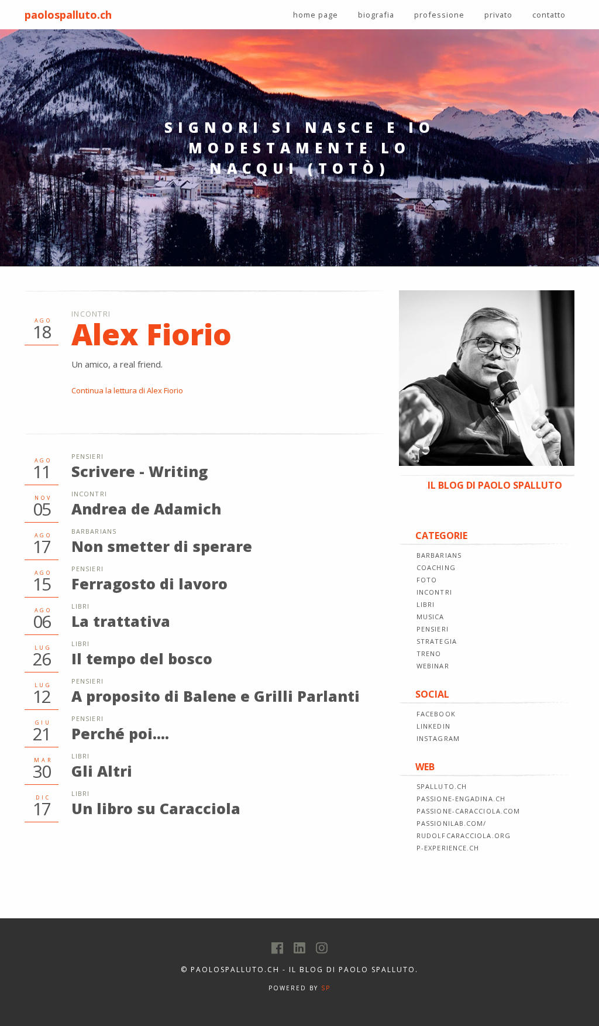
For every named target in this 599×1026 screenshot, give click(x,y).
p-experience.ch (448, 847)
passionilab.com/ (451, 823)
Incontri (91, 313)
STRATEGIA (436, 641)
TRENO (429, 653)
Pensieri (87, 456)
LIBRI (425, 604)
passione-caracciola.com (468, 811)
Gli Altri (101, 771)
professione (439, 14)
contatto (549, 14)
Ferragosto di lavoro (149, 583)
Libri (80, 606)
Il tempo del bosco (141, 658)
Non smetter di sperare (161, 546)
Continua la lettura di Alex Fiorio (127, 390)
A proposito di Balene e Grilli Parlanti (215, 696)
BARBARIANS (439, 555)
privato (498, 14)
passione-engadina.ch (460, 798)
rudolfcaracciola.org (463, 835)
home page (315, 14)
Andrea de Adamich (146, 509)
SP (326, 988)
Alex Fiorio (151, 334)
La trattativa (120, 621)
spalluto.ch (441, 786)
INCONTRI (434, 592)
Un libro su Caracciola (155, 808)
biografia (376, 14)
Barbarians (93, 531)
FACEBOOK (436, 713)
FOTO (426, 579)
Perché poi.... (120, 733)
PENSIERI (432, 628)
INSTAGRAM (438, 738)
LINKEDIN (433, 726)
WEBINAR (432, 665)
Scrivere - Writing (139, 471)
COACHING (436, 567)
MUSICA (430, 616)
